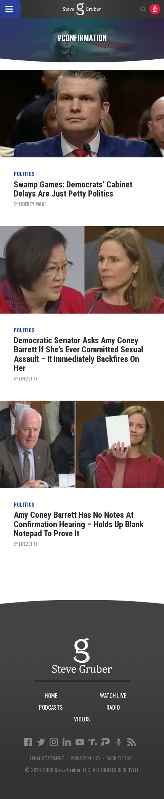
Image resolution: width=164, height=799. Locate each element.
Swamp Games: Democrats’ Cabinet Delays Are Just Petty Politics (73, 189)
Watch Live (113, 695)
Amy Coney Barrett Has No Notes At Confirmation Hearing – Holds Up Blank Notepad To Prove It (78, 524)
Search (143, 9)
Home (51, 695)
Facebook (28, 742)
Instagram (54, 742)
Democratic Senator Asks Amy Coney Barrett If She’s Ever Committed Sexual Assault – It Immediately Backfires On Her (78, 354)
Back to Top (119, 758)
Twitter (41, 742)
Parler (105, 742)
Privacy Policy (85, 758)
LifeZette (28, 378)
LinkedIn (67, 742)
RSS (131, 742)
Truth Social (92, 742)
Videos (82, 719)
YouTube (80, 742)
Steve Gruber (81, 655)
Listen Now (155, 9)
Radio (113, 707)
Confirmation (82, 9)
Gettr (118, 742)
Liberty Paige (32, 204)
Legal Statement (47, 758)
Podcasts (51, 707)
